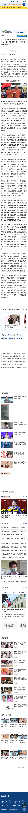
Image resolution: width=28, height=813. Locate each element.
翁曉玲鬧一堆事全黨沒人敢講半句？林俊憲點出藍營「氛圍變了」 (13, 741)
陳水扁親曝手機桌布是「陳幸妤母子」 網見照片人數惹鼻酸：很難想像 (22, 725)
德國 (14, 592)
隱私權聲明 (3, 809)
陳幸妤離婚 (19, 5)
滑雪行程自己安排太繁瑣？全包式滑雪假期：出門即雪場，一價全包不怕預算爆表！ (13, 725)
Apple (6, 592)
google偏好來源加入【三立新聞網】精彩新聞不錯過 (14, 353)
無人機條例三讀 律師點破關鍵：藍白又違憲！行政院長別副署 (4, 757)
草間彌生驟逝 (11, 5)
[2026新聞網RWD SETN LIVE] (2, 1)
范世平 (6, 71)
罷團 (23, 135)
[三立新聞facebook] (6, 801)
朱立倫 (24, 285)
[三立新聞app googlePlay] (17, 805)
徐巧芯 (16, 116)
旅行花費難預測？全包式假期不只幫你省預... (14, 358)
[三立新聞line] (15, 801)
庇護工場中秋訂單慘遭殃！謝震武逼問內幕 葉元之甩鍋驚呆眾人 (4, 725)
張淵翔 (20, 67)
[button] (21, 1)
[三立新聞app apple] (6, 805)
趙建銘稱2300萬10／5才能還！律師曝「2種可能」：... (14, 577)
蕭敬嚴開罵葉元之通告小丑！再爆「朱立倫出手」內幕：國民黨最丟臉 (22, 757)
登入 (26, 1)
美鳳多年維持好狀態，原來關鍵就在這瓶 (13, 361)
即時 (5, 5)
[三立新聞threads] (23, 801)
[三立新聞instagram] (10, 801)
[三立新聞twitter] (19, 801)
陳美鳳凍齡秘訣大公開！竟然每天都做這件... (14, 367)
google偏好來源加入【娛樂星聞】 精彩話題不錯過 (15, 356)
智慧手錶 (21, 592)
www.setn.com (15, 809)
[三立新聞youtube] (2, 801)
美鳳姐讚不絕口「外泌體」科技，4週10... (13, 364)
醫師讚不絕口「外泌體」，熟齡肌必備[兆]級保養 (4, 741)
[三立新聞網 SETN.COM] (1, 4)
